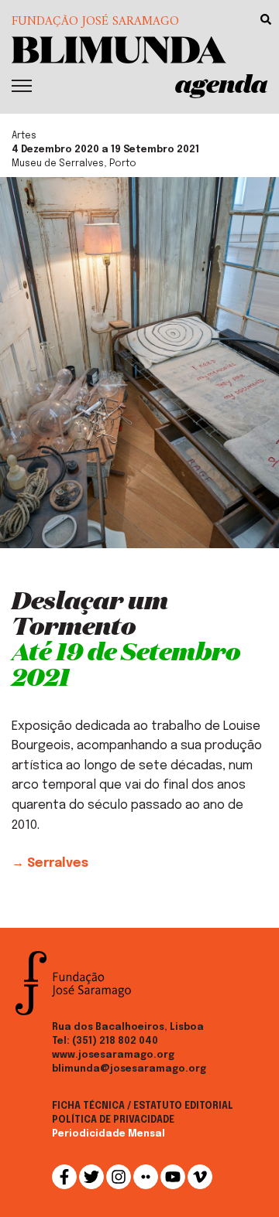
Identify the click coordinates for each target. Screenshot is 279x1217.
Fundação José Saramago (95, 21)
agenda (221, 83)
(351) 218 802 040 (115, 1041)
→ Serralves (50, 863)
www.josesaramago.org (113, 1055)
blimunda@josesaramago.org (129, 1069)
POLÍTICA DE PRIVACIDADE (113, 1120)
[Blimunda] (119, 48)
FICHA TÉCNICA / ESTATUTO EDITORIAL (142, 1106)
